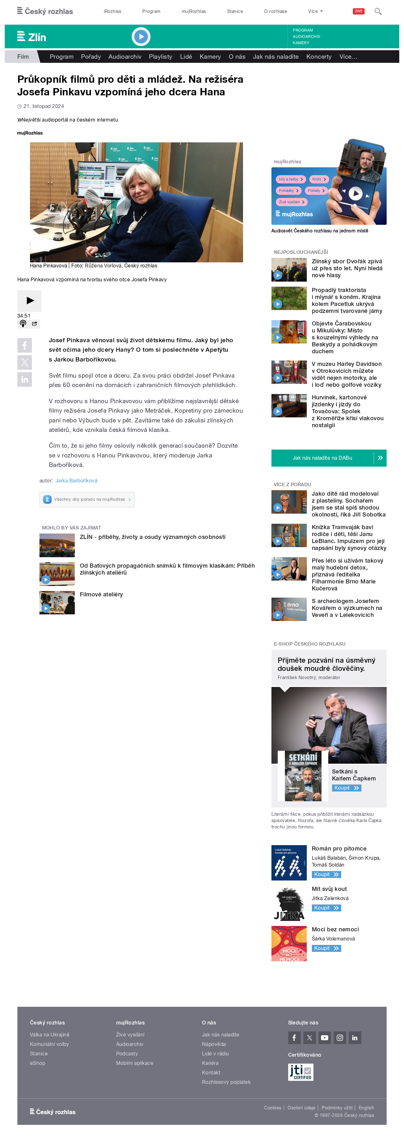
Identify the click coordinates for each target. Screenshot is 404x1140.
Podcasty (127, 1054)
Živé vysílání (289, 202)
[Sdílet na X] (24, 362)
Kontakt (211, 1073)
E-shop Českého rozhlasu (310, 644)
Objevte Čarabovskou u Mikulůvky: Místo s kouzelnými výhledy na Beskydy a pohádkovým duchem (345, 337)
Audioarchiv (306, 36)
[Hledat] (378, 11)
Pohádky (286, 190)
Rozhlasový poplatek (226, 1082)
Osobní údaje (302, 1107)
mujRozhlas (194, 11)
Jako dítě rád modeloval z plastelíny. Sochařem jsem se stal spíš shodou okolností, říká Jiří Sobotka (349, 504)
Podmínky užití (337, 1107)
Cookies (272, 1107)
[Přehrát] (29, 301)
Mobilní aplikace (135, 1063)
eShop (37, 1063)
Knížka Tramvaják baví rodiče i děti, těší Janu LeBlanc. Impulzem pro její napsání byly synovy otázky (349, 537)
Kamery (301, 43)
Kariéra (210, 1063)
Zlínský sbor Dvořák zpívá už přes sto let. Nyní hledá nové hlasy (347, 268)
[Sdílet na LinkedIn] (24, 379)
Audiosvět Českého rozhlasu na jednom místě (319, 230)
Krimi (316, 179)
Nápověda (214, 1044)
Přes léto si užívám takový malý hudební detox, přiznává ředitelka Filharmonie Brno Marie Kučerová (347, 574)
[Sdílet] (34, 324)
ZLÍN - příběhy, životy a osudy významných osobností (152, 537)
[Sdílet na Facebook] (24, 345)
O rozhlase (275, 11)
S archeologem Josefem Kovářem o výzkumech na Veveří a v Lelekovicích (347, 608)
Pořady (91, 56)
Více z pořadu (293, 484)
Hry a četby (288, 179)
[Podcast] (23, 324)
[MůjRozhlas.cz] (30, 134)
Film (23, 56)
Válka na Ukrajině (49, 1035)
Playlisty (160, 56)
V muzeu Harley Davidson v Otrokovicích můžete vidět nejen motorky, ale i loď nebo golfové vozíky (347, 374)
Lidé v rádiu (215, 1054)
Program (151, 11)
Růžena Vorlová (103, 266)
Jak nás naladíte (276, 56)
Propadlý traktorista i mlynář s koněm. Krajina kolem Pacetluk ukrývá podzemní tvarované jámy (347, 300)
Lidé (186, 56)
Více (349, 56)
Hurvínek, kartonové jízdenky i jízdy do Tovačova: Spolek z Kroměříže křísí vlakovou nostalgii (347, 411)
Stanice (235, 11)
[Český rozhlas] (45, 11)
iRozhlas (113, 11)
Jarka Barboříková (76, 481)
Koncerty (319, 56)
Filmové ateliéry (101, 594)
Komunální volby (49, 1044)
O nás (237, 56)
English (366, 1107)
